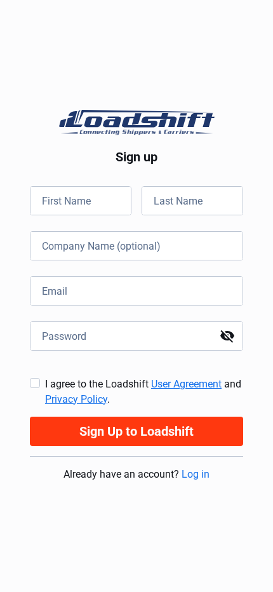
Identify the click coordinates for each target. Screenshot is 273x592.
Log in (196, 474)
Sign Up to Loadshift (136, 431)
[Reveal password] (227, 336)
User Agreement (186, 384)
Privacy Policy (76, 399)
